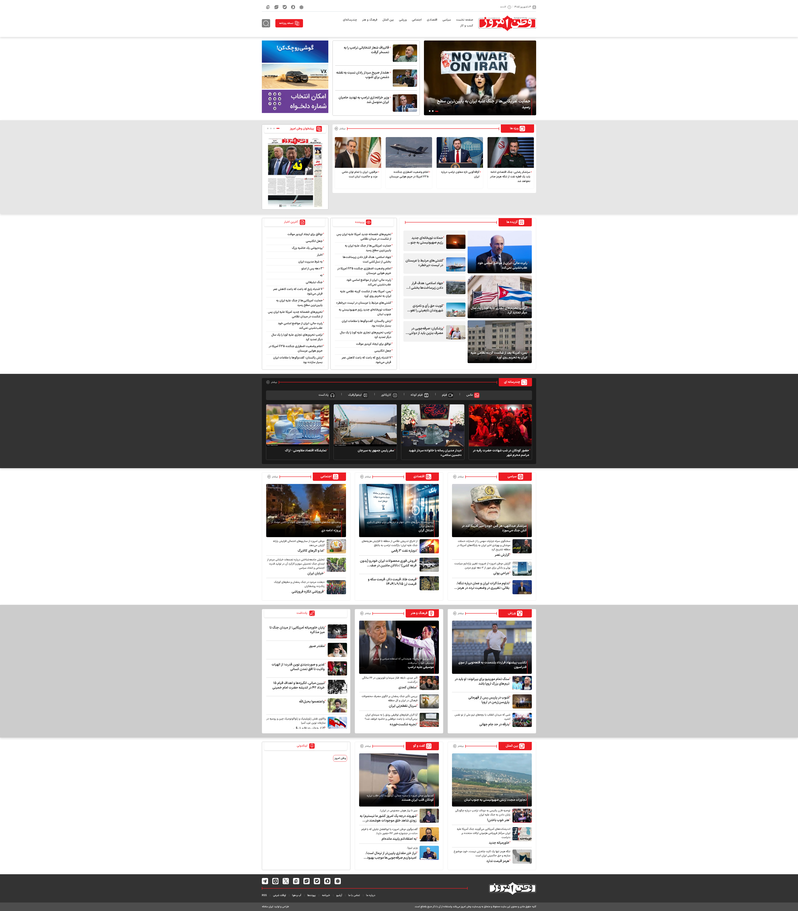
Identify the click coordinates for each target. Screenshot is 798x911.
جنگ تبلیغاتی (314, 282)
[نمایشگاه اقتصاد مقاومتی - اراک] (297, 425)
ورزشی (403, 20)
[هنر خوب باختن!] (521, 816)
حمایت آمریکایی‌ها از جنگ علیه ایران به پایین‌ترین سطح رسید (483, 104)
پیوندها (311, 895)
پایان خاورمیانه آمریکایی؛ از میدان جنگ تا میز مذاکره (297, 630)
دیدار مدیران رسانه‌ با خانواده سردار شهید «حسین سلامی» (435, 453)
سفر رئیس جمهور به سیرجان (376, 450)
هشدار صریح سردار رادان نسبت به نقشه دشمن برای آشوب (362, 75)
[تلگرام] (265, 881)
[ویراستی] (276, 7)
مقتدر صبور (317, 646)
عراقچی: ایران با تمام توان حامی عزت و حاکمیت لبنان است (360, 174)
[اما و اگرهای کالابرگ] (335, 546)
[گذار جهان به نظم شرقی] (336, 724)
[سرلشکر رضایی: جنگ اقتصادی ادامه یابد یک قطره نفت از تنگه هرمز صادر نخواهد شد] (511, 152)
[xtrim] (295, 76)
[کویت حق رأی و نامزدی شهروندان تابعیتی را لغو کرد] (455, 310)
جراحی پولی (501, 573)
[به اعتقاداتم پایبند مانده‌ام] (428, 834)
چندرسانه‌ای (350, 20)
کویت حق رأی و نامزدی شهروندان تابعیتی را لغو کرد (426, 308)
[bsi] (295, 51)
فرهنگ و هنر (369, 20)
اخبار (320, 255)
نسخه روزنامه (286, 23)
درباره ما (370, 895)
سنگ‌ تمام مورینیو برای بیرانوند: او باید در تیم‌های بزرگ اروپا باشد (482, 681)
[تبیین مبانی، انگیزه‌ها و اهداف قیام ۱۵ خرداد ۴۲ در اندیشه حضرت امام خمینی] (336, 687)
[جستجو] (266, 23)
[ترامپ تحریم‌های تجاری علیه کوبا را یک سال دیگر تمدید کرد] (500, 297)
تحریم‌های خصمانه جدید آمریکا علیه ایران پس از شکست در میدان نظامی (363, 236)
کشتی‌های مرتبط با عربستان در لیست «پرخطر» (424, 263)
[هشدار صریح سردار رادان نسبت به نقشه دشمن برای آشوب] (404, 78)
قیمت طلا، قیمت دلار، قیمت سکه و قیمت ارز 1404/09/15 (392, 581)
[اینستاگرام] (275, 881)
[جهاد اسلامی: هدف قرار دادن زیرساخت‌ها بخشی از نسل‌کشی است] (455, 287)
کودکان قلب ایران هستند (417, 800)
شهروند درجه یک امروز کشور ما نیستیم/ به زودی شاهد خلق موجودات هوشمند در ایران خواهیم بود (388, 818)
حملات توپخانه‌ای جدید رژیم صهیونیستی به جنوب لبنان (425, 240)
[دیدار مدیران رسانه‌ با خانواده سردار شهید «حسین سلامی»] (432, 425)
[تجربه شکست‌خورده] (428, 720)
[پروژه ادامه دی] (306, 510)
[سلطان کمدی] (428, 683)
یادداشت (302, 613)
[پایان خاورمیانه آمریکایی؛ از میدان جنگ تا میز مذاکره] (336, 631)
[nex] (295, 101)
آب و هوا (296, 895)
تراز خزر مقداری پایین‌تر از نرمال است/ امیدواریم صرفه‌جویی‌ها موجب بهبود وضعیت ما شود (391, 855)
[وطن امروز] (507, 23)
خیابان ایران (315, 573)
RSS (264, 895)
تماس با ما (354, 895)
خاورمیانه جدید (499, 843)
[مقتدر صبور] (336, 650)
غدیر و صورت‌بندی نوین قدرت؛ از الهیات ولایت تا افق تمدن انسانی (298, 667)
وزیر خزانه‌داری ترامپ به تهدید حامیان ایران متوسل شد (364, 99)
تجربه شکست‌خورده (403, 724)
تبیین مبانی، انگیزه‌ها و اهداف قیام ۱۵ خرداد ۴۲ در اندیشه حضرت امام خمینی (298, 685)
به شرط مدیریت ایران (310, 262)
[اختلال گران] (399, 510)
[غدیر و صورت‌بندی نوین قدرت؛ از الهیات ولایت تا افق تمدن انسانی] (336, 668)
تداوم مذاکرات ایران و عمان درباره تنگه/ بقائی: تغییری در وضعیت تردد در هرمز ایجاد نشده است (483, 585)
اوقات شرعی (279, 895)
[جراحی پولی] (521, 569)
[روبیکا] (301, 7)
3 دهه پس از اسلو (312, 268)
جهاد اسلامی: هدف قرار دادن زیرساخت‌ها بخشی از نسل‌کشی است (425, 285)
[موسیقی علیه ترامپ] (399, 647)
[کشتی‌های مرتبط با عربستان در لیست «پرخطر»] (455, 264)
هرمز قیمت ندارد (497, 861)
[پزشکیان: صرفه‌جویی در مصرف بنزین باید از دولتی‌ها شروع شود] (455, 332)
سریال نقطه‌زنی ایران (402, 706)
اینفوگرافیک (355, 395)
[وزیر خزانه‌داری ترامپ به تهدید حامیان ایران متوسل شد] (404, 103)
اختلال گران (426, 530)
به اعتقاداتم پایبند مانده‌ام (399, 839)
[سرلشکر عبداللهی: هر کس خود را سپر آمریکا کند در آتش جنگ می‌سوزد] (492, 510)
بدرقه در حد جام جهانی (494, 724)
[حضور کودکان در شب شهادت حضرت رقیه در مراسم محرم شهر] (500, 425)
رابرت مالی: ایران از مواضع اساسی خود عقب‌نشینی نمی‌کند (502, 265)
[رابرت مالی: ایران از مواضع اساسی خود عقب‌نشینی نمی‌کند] (500, 252)
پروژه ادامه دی (331, 530)
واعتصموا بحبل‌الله (312, 701)
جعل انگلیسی (382, 351)
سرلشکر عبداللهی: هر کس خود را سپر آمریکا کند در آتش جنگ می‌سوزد (494, 528)
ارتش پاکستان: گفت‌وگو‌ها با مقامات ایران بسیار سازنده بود (366, 323)
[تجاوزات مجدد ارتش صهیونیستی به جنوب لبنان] (492, 780)
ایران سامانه (267, 907)
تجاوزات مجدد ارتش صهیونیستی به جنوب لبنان (495, 800)
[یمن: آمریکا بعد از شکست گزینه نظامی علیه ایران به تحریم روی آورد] (500, 341)
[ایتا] (268, 7)
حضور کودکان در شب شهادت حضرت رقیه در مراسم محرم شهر (501, 453)
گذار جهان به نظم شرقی (309, 728)
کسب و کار (466, 25)
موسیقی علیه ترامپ (421, 667)
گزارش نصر (502, 555)
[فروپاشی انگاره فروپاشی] (335, 587)
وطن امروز (340, 758)
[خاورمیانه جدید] (521, 836)
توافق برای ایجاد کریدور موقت (373, 344)
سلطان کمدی (407, 687)
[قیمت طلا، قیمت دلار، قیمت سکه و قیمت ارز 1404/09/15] (428, 583)
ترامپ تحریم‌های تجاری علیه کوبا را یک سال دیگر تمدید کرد (499, 310)
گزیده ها (512, 222)
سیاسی (446, 20)
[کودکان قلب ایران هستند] (399, 780)
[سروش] (293, 7)
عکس (469, 395)
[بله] (285, 7)
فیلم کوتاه (416, 395)
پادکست (324, 395)
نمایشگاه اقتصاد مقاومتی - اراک (305, 450)
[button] (436, 111)
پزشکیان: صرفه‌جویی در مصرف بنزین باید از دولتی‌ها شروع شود (424, 330)
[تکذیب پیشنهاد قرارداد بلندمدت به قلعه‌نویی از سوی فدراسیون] (492, 647)
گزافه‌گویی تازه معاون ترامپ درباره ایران (460, 174)
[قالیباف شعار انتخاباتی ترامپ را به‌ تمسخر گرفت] (404, 53)
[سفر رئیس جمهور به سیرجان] (365, 425)
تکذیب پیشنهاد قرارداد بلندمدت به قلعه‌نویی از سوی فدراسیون (492, 665)
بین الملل (388, 20)
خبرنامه (326, 895)
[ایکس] (285, 881)
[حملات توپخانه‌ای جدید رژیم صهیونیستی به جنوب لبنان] (455, 242)
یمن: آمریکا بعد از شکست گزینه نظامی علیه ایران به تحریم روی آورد (499, 355)
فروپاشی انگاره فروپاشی (308, 591)
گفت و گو (419, 746)
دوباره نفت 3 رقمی (403, 551)
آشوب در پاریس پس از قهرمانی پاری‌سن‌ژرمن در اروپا (488, 700)
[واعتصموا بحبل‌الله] (336, 705)
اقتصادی (432, 20)
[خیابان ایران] (335, 567)
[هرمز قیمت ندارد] (521, 857)
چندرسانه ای (512, 382)
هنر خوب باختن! (498, 820)
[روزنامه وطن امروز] (295, 172)
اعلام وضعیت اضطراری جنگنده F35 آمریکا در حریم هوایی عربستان (409, 174)
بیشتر (342, 128)
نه (321, 275)
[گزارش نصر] (521, 548)
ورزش (512, 613)
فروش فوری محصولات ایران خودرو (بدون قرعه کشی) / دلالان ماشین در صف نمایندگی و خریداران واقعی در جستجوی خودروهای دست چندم (388, 563)
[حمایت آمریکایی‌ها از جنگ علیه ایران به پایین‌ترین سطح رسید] (480, 78)
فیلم (444, 395)
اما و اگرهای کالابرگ (311, 551)
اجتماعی (417, 20)
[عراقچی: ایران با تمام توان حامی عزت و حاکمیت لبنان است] (358, 152)
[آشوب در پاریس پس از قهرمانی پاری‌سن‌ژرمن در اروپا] (521, 701)
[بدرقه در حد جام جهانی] (521, 720)
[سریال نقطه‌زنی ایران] (428, 701)
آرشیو (339, 895)
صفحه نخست (464, 20)
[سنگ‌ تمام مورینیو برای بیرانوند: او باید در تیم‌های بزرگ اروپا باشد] (521, 683)
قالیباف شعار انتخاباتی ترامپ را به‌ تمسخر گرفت (366, 50)
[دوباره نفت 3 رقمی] (428, 546)
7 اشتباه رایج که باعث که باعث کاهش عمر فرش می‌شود (366, 360)
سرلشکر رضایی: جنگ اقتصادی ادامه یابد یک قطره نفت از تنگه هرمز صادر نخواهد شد (510, 176)
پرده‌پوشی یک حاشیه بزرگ (307, 248)
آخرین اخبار (291, 222)
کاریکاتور (386, 395)
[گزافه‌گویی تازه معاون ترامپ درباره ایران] (460, 152)
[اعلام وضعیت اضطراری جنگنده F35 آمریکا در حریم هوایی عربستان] (409, 152)
